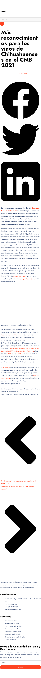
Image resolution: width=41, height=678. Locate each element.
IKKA (9, 354)
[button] (20, 100)
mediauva (6, 367)
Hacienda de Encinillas (9, 335)
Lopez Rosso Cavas (28, 279)
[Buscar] (2, 24)
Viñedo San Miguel (19, 276)
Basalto (19, 354)
